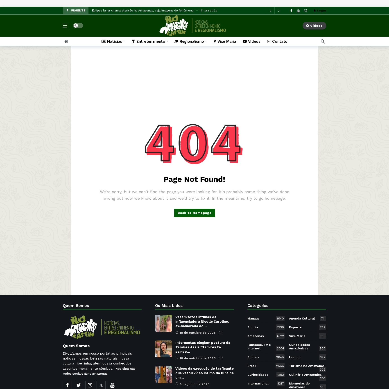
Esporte (307, 327)
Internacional (265, 383)
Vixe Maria (307, 336)
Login (321, 10)
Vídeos (316, 25)
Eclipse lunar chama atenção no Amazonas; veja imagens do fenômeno (143, 10)
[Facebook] (291, 10)
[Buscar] (322, 41)
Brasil (265, 366)
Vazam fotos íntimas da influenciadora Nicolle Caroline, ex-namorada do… (202, 321)
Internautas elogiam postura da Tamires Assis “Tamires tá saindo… (202, 347)
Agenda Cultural (307, 318)
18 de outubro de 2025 (198, 332)
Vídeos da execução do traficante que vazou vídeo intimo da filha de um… (204, 373)
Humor (307, 357)
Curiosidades (265, 374)
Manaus (265, 318)
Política (265, 357)
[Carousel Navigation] (274, 10)
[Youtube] (298, 10)
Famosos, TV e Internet (265, 346)
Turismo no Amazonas (307, 366)
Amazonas (265, 336)
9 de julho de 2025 (195, 384)
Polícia (265, 327)
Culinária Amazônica (307, 375)
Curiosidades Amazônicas (307, 346)
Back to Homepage (195, 213)
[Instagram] (305, 10)
